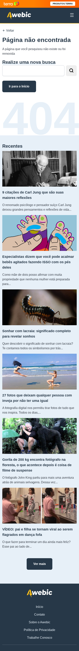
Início (39, 606)
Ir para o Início (19, 86)
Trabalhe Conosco (39, 637)
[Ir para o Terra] (11, 4)
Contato (39, 614)
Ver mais (39, 564)
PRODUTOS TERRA (63, 4)
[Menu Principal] (72, 15)
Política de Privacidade (39, 630)
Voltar (9, 30)
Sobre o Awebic (39, 622)
